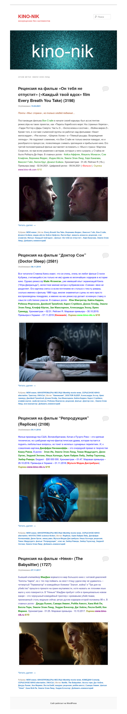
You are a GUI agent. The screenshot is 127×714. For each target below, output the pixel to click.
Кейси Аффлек (53, 235)
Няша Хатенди (86, 538)
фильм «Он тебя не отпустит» (68, 237)
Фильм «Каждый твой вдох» (40, 237)
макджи (58, 685)
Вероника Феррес (73, 232)
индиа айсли (39, 235)
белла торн (87, 682)
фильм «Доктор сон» (84, 400)
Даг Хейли (98, 682)
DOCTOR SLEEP (72, 395)
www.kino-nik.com (27, 169)
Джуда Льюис (24, 685)
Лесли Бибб (48, 685)
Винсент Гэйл (89, 232)
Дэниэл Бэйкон (25, 235)
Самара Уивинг (92, 685)
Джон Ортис (36, 538)
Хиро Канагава (89, 237)
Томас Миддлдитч (26, 541)
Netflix (64, 682)
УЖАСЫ (41, 395)
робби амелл (79, 685)
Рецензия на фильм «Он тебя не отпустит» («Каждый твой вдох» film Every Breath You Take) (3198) (54, 94)
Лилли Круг (66, 235)
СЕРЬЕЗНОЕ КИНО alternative (32, 682)
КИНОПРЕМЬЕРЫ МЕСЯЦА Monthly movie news (59, 392)
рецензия (93, 235)
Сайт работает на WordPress (63, 703)
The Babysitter (74, 682)
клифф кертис (24, 400)
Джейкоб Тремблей (35, 398)
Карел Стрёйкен (95, 398)
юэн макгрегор (30, 403)
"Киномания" (58, 395)
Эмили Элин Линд (34, 544)
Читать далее (27, 225)
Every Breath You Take (54, 232)
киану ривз (48, 538)
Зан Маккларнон (65, 398)
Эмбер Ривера (72, 541)
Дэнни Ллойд (51, 398)
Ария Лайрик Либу (79, 535)
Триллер (32, 395)
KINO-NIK (28, 16)
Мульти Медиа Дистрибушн (66, 538)
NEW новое (31, 232)
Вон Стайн (101, 232)
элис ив (61, 541)
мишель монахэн (80, 235)
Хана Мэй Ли (31, 688)
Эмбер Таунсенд (87, 541)
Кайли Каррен (80, 398)
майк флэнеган (39, 400)
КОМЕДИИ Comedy (90, 679)
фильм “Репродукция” (46, 541)
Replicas (66, 535)
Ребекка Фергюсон (56, 400)
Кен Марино (37, 685)
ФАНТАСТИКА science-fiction (41, 535)
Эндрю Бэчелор (62, 688)
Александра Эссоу (89, 395)
